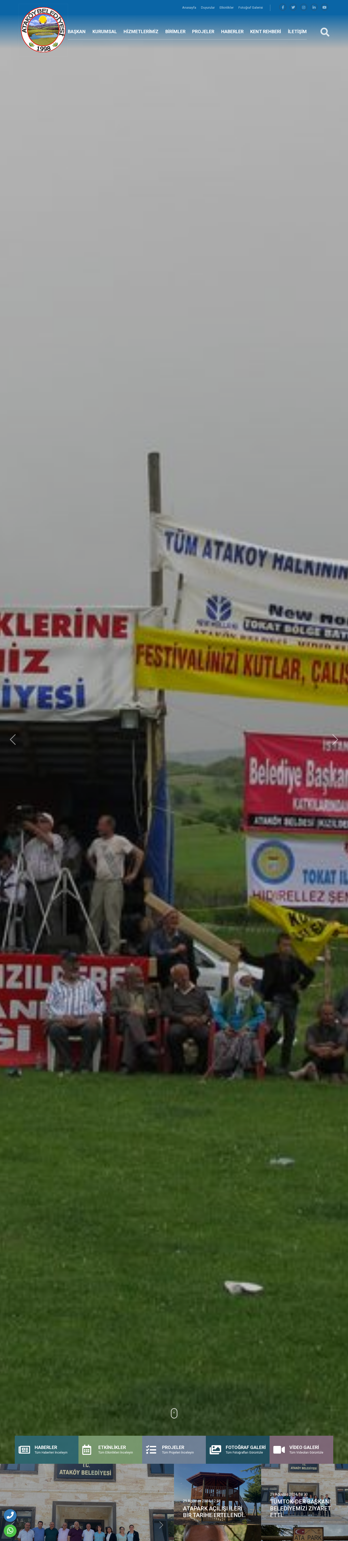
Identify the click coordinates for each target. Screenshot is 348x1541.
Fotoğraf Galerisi (250, 7)
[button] (12, 740)
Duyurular (208, 7)
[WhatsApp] (10, 1530)
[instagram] (303, 7)
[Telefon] (10, 1515)
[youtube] (324, 7)
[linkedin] (314, 7)
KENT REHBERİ (265, 31)
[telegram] (293, 7)
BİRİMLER (175, 31)
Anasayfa (189, 7)
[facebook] (282, 7)
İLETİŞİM (297, 31)
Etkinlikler (227, 7)
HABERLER (232, 31)
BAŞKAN (77, 31)
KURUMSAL (104, 31)
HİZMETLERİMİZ (141, 31)
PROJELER (203, 31)
